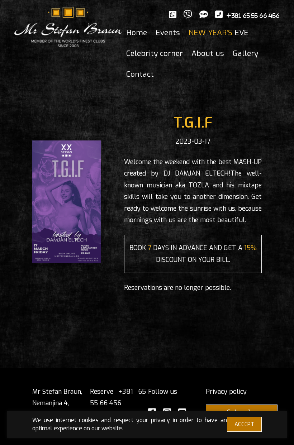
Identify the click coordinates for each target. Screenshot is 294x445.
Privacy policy (226, 391)
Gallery (245, 53)
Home (136, 33)
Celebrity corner (154, 53)
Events (168, 33)
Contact (140, 74)
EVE (218, 33)
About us (207, 53)
